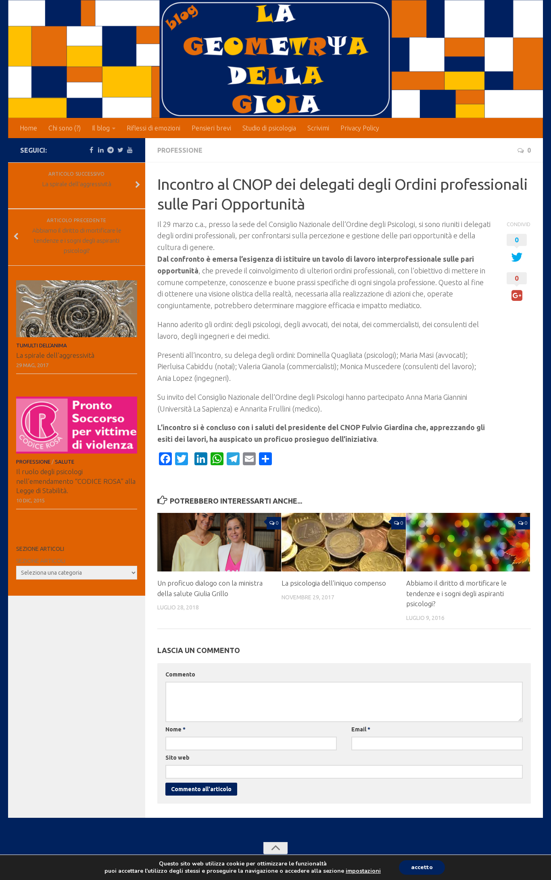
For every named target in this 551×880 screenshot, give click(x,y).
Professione (179, 150)
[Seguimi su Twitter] (120, 150)
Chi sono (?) (64, 128)
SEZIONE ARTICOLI (40, 560)
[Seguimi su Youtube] (130, 150)
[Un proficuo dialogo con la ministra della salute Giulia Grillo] (219, 542)
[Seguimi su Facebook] (91, 150)
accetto (422, 867)
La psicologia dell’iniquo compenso (334, 583)
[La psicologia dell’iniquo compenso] (343, 542)
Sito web (177, 757)
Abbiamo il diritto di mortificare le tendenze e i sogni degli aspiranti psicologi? (456, 593)
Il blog (101, 128)
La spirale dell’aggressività (55, 355)
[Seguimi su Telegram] (110, 150)
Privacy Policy (359, 128)
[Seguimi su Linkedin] (101, 150)
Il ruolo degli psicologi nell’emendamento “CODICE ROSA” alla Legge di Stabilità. (76, 481)
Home (28, 128)
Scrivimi (318, 128)
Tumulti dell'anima (41, 345)
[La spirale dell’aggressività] (76, 308)
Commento (180, 674)
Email (360, 729)
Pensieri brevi (211, 128)
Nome (175, 729)
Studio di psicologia (269, 128)
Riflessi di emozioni (153, 128)
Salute (64, 461)
